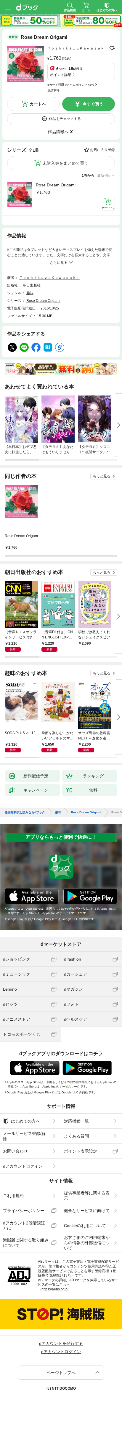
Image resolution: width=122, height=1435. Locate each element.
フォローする (112, 48)
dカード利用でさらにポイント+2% (70, 84)
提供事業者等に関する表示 (87, 1196)
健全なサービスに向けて (87, 1210)
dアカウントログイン (23, 1166)
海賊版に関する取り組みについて (26, 1243)
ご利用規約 (13, 1195)
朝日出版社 (32, 285)
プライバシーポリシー (23, 1210)
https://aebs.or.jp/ (54, 1289)
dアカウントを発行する (61, 1343)
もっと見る (101, 476)
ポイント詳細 (60, 75)
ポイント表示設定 (80, 1151)
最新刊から (106, 175)
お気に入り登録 (102, 150)
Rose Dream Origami (56, 185)
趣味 (29, 293)
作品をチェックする (65, 119)
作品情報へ (58, 131)
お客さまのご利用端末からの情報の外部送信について (87, 1242)
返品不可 (53, 90)
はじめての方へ (25, 1121)
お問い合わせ (15, 1151)
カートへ (38, 104)
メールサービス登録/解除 (24, 1136)
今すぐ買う (93, 104)
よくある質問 (76, 1136)
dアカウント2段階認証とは (24, 1226)
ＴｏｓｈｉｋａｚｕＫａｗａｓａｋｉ (77, 48)
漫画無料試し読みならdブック (25, 812)
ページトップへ (61, 1372)
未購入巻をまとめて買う (65, 163)
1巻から (88, 175)
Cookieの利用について (85, 1225)
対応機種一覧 (76, 1121)
